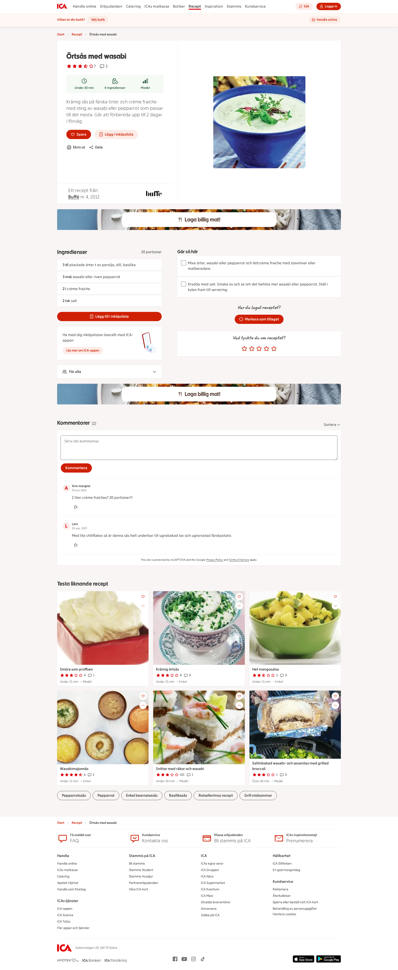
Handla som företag (71, 889)
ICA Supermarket (213, 883)
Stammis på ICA (142, 856)
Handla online (85, 6)
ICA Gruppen (210, 870)
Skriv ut (79, 147)
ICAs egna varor (212, 863)
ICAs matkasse (156, 6)
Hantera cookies (284, 914)
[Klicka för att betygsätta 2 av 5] (251, 348)
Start (60, 34)
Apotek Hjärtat (67, 883)
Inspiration (214, 6)
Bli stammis (137, 863)
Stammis (234, 6)
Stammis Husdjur (141, 876)
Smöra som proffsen (76, 669)
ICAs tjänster (67, 901)
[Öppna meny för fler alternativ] (143, 606)
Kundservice (255, 6)
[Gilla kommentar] (75, 507)
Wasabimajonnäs (74, 769)
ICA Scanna (65, 915)
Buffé (73, 197)
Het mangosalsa (265, 669)
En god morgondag (286, 870)
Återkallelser (282, 896)
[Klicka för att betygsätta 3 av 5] (259, 348)
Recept (195, 6)
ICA (204, 856)
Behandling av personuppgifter (295, 909)
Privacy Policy (214, 559)
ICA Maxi (207, 896)
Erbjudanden (111, 6)
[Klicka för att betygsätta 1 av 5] (244, 348)
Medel (145, 88)
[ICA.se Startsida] (62, 6)
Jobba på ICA (210, 915)
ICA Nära (207, 876)
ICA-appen (64, 909)
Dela (99, 147)
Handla (63, 856)
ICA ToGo (63, 922)
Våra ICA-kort (138, 889)
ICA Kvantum (210, 889)
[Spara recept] (143, 596)
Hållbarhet (281, 856)
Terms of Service (239, 559)
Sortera (330, 424)
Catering (133, 6)
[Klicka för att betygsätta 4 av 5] (266, 348)
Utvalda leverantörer (216, 902)
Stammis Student (141, 870)
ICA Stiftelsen (282, 863)
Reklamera (280, 889)
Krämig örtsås (167, 669)
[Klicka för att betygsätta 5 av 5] (274, 348)
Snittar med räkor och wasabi (180, 769)
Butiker (179, 6)
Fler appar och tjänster (73, 928)
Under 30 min (84, 88)
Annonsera (209, 909)
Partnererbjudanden (143, 883)
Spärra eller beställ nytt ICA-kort (295, 902)
